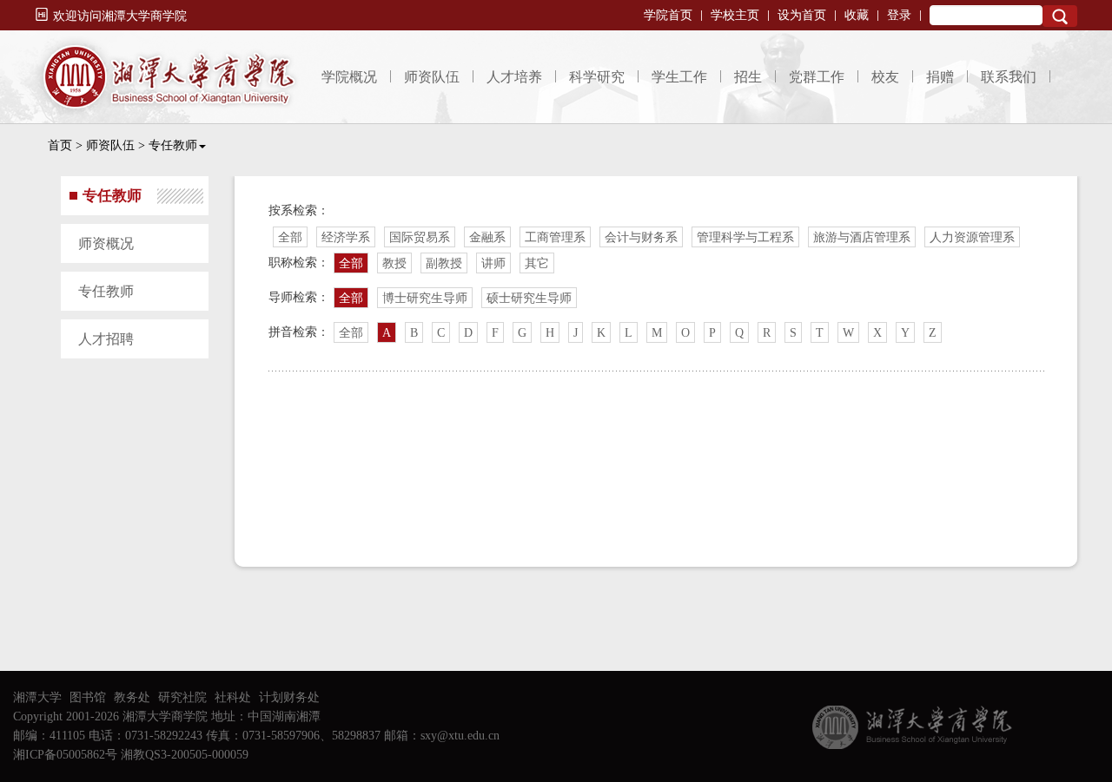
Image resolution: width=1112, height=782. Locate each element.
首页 (60, 145)
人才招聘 (106, 339)
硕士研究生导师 (529, 298)
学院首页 (668, 15)
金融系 (487, 237)
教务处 (132, 697)
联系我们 (1008, 76)
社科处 (233, 697)
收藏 (856, 15)
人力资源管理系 (972, 237)
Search (1059, 16)
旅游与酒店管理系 (861, 237)
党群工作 (816, 76)
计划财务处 (289, 697)
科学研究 (597, 76)
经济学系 (345, 237)
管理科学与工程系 (745, 237)
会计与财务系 (641, 237)
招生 (748, 76)
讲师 (493, 263)
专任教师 (173, 145)
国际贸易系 (419, 237)
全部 (290, 237)
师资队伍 (432, 76)
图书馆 (88, 697)
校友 (885, 76)
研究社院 (182, 697)
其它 (537, 263)
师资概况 (106, 243)
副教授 (444, 263)
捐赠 (940, 76)
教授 (394, 263)
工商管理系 (555, 237)
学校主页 (735, 15)
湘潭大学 (37, 697)
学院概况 (349, 76)
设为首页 (802, 15)
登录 (899, 15)
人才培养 (514, 76)
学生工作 (679, 76)
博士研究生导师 (424, 298)
